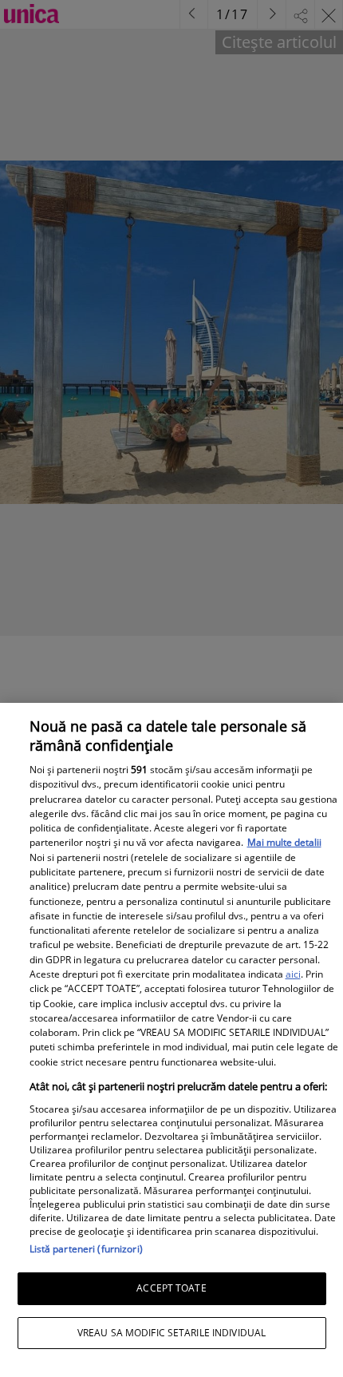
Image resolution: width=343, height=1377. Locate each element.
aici (293, 974)
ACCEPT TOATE (171, 1288)
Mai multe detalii (284, 842)
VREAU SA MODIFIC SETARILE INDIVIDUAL (171, 1332)
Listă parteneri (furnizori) (86, 1249)
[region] (171, 1040)
